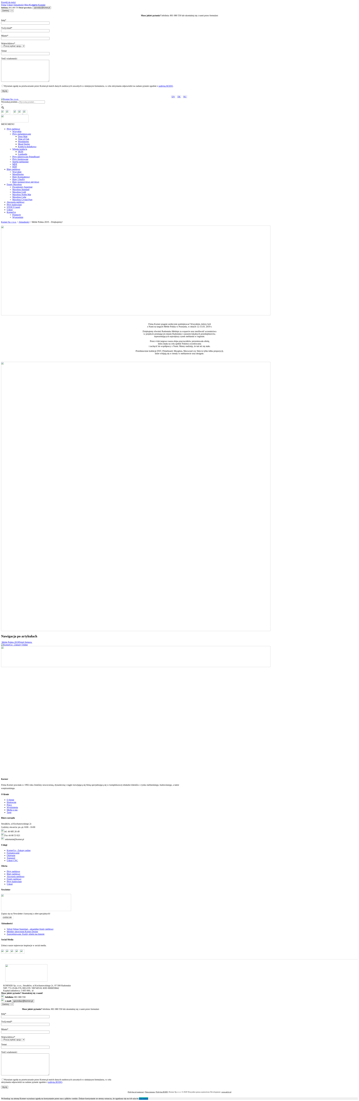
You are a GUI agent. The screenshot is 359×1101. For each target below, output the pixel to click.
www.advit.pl (226, 1092)
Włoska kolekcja (19, 149)
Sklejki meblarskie (20, 162)
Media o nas (12, 810)
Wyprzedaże (17, 217)
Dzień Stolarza (25, 642)
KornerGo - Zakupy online (19, 850)
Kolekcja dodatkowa (27, 146)
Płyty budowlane (14, 204)
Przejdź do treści (8, 2)
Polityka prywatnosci (136, 1092)
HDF (14, 167)
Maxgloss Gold (19, 192)
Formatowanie (13, 853)
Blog (26, 5)
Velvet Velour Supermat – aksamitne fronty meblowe (30, 929)
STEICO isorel (13, 207)
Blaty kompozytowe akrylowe (25, 182)
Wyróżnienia (12, 807)
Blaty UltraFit (18, 179)
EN (173, 96)
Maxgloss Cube (19, 197)
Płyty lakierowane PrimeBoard (26, 156)
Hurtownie (11, 802)
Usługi (10, 5)
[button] (8, 124)
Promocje (16, 215)
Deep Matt (22, 136)
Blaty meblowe (13, 169)
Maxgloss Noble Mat (21, 194)
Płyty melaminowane (21, 134)
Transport (11, 858)
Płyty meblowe (13, 129)
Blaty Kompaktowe (21, 177)
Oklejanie (11, 855)
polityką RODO (166, 86)
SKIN (20, 151)
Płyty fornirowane (20, 159)
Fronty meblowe (14, 879)
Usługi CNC (12, 860)
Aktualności (18, 5)
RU (185, 96)
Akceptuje (143, 1098)
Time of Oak (23, 139)
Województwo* (8, 43)
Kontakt (41, 5)
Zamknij (5, 11)
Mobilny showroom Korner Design (22, 931)
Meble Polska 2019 (10, 642)
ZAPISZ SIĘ (7, 917)
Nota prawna (150, 1092)
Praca (9, 805)
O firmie (10, 800)
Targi (9, 812)
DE (179, 96)
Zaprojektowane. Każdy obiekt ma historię (25, 934)
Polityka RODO (162, 1092)
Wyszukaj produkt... (10, 102)
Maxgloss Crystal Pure (22, 199)
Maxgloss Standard (20, 189)
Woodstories (23, 141)
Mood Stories (24, 144)
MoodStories (18, 174)
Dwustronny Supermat (22, 187)
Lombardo (22, 154)
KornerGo (11, 212)
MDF (14, 164)
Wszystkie (16, 131)
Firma (3, 5)
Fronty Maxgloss (14, 184)
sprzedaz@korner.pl (42, 8)
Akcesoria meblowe (15, 202)
